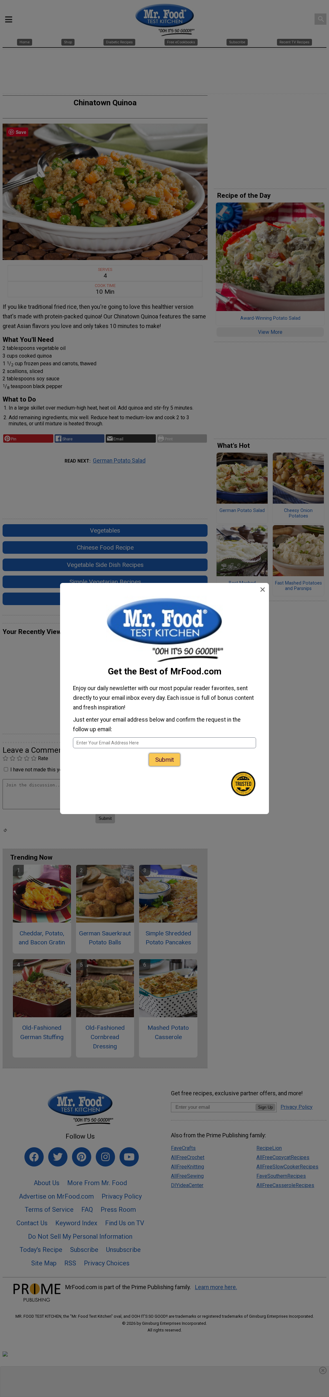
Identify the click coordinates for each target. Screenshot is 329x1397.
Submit (164, 759)
